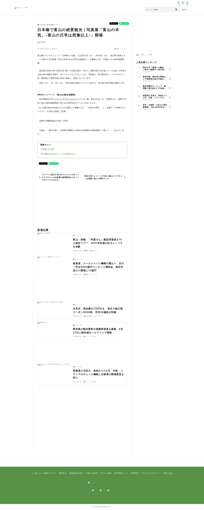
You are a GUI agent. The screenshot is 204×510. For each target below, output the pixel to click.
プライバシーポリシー (150, 473)
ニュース (42, 25)
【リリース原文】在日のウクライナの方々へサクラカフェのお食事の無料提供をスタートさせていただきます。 (60, 177)
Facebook (57, 99)
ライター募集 (106, 473)
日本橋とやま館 (47, 149)
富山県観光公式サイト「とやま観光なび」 (59, 154)
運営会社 (63, 473)
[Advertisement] (82, 206)
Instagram (72, 99)
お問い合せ (168, 473)
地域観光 (52, 25)
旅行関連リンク (121, 473)
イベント (58, 25)
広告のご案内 (91, 473)
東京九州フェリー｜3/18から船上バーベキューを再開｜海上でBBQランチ (103, 177)
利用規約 (134, 473)
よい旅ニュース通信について (43, 473)
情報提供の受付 (76, 473)
